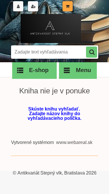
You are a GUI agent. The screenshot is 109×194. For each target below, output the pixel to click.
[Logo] (51, 28)
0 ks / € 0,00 (85, 7)
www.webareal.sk (74, 142)
